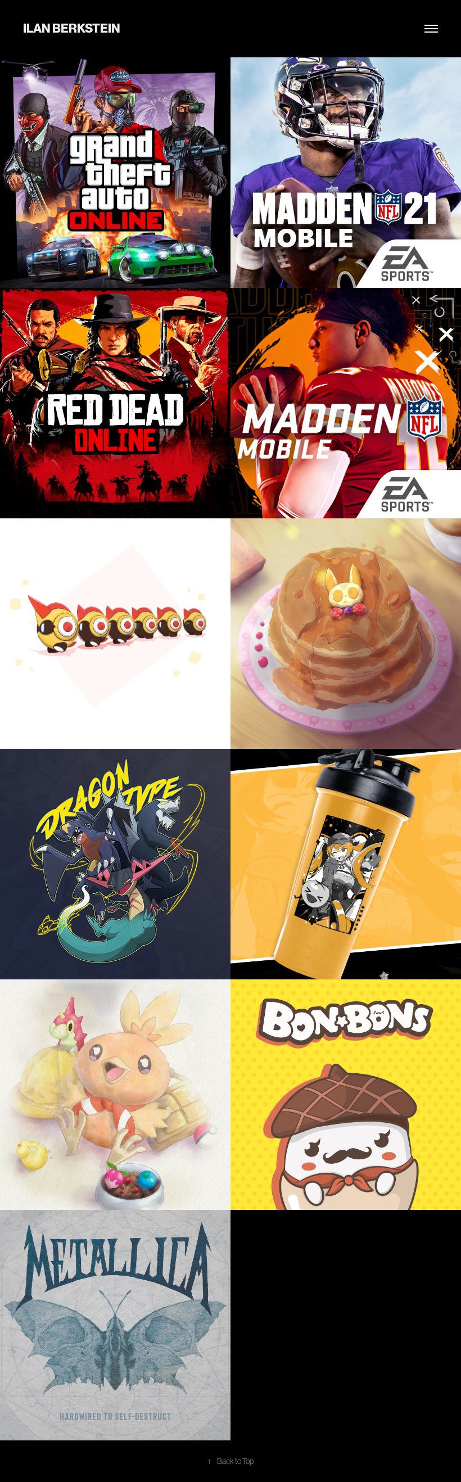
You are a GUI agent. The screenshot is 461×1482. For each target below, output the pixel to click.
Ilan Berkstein (71, 28)
